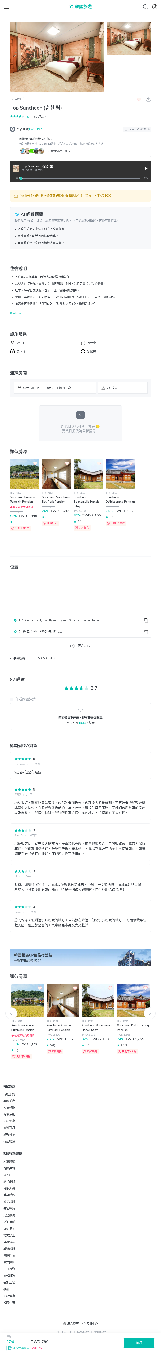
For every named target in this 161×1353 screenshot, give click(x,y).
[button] (80, 196)
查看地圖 (84, 646)
